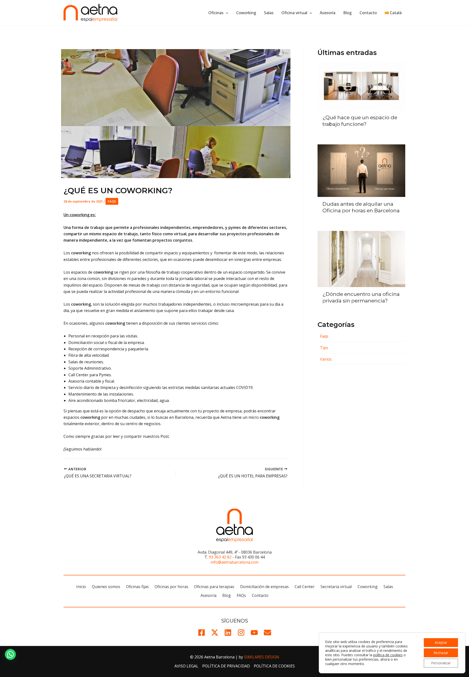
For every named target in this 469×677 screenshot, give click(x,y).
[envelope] (267, 632)
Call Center (305, 586)
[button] (226, 12)
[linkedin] (228, 632)
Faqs (112, 201)
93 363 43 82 (220, 557)
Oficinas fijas (137, 586)
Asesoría (327, 12)
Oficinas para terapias (214, 586)
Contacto (368, 12)
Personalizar (441, 663)
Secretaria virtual (336, 586)
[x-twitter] (214, 632)
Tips (324, 347)
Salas (269, 12)
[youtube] (254, 632)
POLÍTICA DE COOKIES (274, 666)
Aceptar (441, 642)
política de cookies (388, 655)
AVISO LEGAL (186, 666)
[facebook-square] (201, 632)
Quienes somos (106, 586)
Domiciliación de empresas (264, 586)
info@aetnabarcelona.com (234, 562)
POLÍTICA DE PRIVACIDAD (226, 666)
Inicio (81, 586)
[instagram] (241, 632)
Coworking (246, 12)
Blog (347, 12)
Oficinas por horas (171, 586)
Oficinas (216, 12)
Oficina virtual (294, 12)
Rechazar (441, 652)
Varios (326, 359)
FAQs (241, 595)
